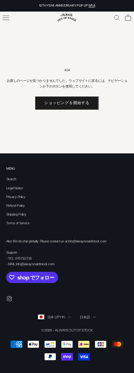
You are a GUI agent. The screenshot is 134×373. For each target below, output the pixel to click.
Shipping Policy (16, 214)
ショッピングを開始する (66, 103)
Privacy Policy (15, 197)
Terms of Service (17, 223)
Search (11, 179)
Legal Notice (14, 188)
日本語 (85, 317)
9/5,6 (92, 5)
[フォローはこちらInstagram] (9, 299)
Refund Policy (15, 205)
